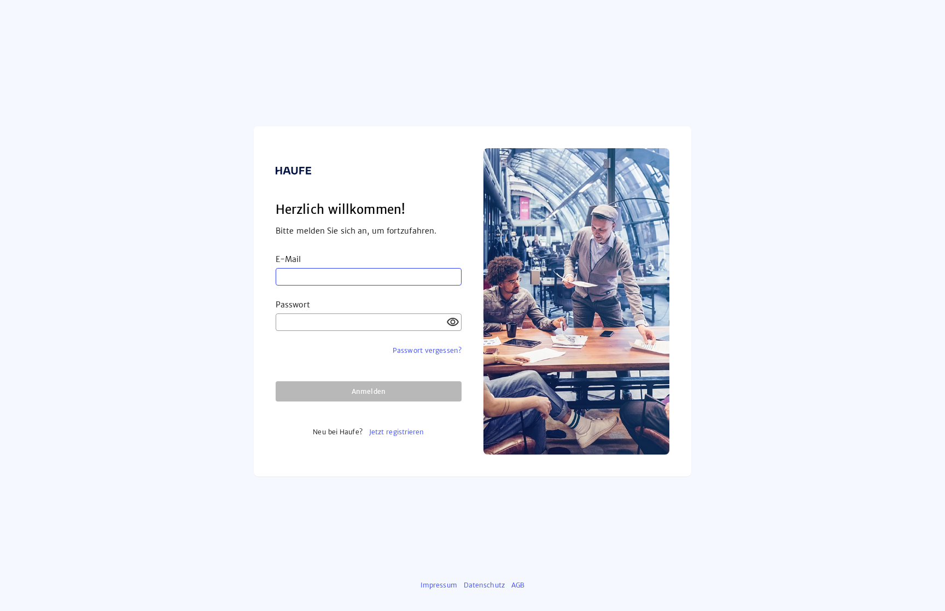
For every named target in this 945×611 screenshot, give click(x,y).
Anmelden (369, 391)
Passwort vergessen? (427, 350)
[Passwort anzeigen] (453, 322)
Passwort (293, 305)
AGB (517, 585)
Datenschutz (484, 585)
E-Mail (288, 259)
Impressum (439, 585)
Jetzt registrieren (396, 432)
